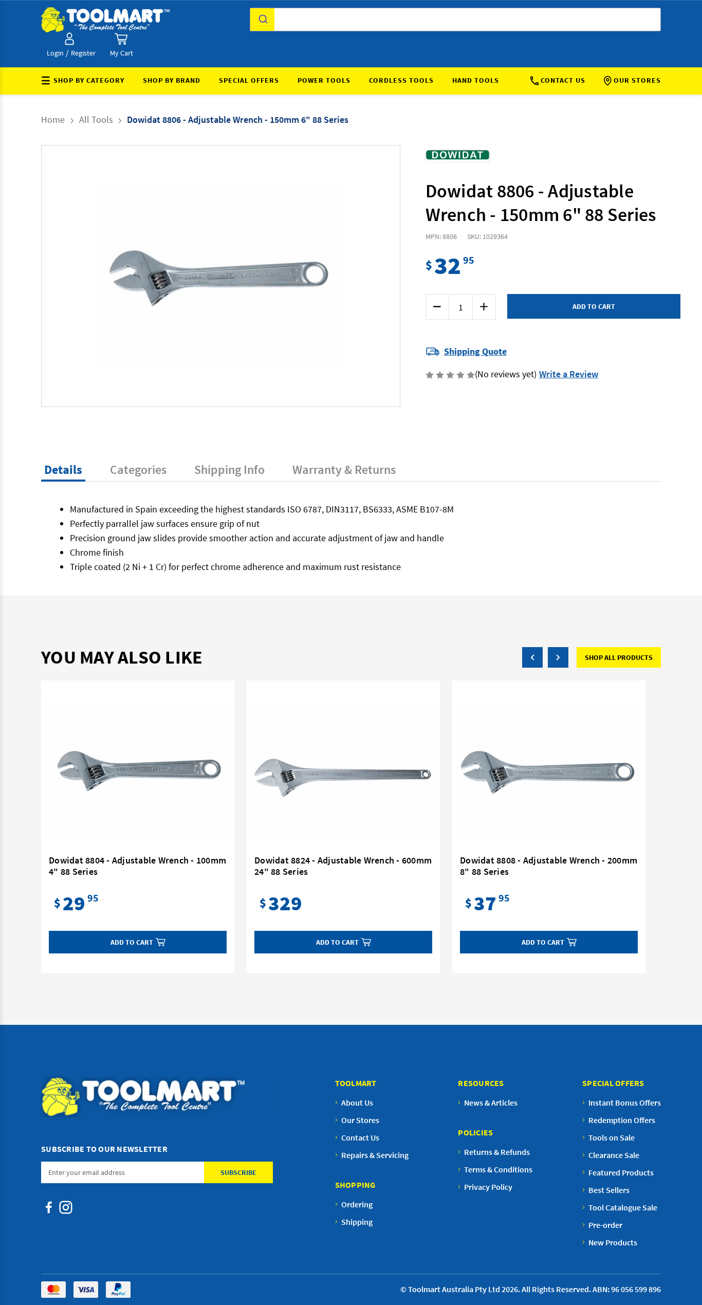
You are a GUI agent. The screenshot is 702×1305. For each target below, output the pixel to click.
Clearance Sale (613, 1155)
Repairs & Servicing (375, 1155)
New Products (612, 1242)
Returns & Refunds (497, 1152)
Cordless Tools (401, 80)
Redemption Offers (621, 1120)
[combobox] (455, 19)
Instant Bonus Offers (624, 1102)
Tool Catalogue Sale (622, 1207)
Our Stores (637, 80)
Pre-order (605, 1225)
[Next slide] (333, 276)
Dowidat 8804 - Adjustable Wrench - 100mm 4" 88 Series (137, 866)
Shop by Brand (171, 80)
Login (55, 53)
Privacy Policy (488, 1187)
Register (83, 53)
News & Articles (491, 1102)
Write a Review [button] (568, 374)
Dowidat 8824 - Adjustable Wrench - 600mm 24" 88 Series (343, 866)
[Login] (69, 38)
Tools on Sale (611, 1137)
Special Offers (249, 80)
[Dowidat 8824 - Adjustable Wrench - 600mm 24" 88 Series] (343, 770)
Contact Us (563, 80)
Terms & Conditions (498, 1169)
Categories (138, 469)
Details (63, 469)
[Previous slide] (108, 276)
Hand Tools (475, 80)
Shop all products (619, 657)
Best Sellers (609, 1190)
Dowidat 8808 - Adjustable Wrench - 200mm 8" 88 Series (548, 866)
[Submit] (262, 19)
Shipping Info (229, 469)
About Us (357, 1102)
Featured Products (621, 1172)
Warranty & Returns (344, 469)
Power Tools (324, 80)
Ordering (357, 1204)
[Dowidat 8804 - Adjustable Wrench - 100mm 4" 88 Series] (137, 770)
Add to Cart (131, 942)
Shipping (357, 1222)
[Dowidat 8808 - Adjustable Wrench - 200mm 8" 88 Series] (548, 770)
